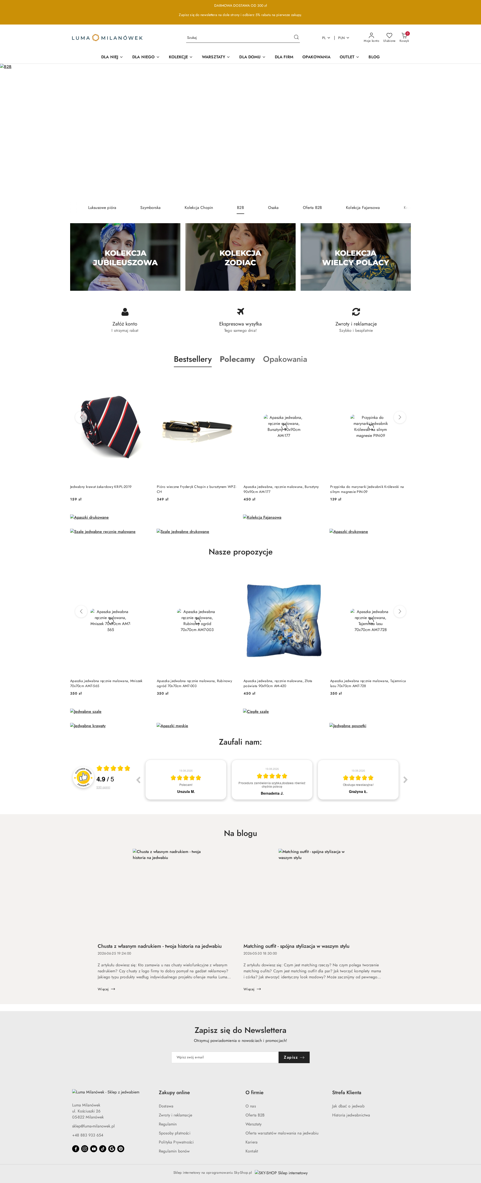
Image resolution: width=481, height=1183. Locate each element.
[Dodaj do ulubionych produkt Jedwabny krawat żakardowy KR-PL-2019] (145, 379)
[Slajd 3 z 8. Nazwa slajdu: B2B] (240, 132)
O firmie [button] (255, 1092)
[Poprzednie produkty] (81, 417)
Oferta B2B (255, 1115)
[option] (185, 780)
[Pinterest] (120, 1148)
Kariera (252, 1142)
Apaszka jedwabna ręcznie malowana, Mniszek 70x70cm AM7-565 (106, 683)
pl (324, 37)
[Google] (111, 1148)
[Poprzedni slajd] (11, 133)
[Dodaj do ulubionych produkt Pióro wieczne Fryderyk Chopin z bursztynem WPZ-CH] (231, 379)
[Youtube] (93, 1148)
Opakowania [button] (285, 359)
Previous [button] (138, 779)
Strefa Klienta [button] (346, 1092)
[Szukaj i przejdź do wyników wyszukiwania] (296, 38)
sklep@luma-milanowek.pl (93, 1126)
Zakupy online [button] (174, 1092)
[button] (237, 359)
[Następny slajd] (470, 133)
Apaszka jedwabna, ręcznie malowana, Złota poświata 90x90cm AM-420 (278, 683)
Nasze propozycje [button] (241, 551)
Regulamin (168, 1124)
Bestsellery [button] (193, 359)
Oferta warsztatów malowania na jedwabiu (282, 1133)
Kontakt (252, 1151)
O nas (251, 1106)
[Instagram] (84, 1148)
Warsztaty (254, 1124)
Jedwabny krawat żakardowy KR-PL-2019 (101, 486)
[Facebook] (75, 1148)
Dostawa (166, 1106)
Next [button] (405, 779)
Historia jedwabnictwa (351, 1115)
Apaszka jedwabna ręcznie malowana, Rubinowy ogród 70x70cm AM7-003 (194, 683)
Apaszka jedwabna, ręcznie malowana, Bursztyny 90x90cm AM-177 (281, 489)
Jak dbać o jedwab (348, 1106)
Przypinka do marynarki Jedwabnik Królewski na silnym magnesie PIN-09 (367, 489)
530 (103, 787)
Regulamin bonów (174, 1151)
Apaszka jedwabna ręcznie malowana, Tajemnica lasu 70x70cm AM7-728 (368, 683)
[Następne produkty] (399, 417)
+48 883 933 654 (87, 1135)
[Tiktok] (102, 1148)
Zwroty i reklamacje (175, 1115)
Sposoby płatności (174, 1133)
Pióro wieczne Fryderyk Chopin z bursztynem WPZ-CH (196, 489)
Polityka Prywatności (176, 1142)
